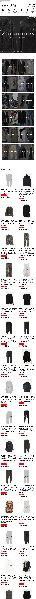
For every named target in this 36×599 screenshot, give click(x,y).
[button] (9, 13)
